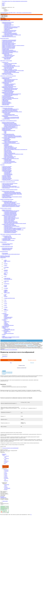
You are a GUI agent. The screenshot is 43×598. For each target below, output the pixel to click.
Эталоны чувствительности (8, 146)
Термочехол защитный (8, 152)
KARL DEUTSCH (7, 278)
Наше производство (5, 326)
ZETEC (5, 305)
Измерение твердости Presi (6, 73)
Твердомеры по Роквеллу (6, 177)
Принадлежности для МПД (6, 197)
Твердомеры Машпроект (8, 174)
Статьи (5, 322)
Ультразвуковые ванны (6, 244)
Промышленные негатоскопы (7, 128)
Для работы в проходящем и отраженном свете (10, 98)
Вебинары (6, 477)
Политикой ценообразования (3, 497)
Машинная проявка (7, 139)
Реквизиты (6, 315)
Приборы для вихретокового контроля (6, 199)
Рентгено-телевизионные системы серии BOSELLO (13, 136)
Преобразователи (5, 116)
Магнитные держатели (8, 154)
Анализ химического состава (5, 20)
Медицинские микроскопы (6, 102)
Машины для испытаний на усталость (8, 46)
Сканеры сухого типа (7, 236)
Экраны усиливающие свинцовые (10, 142)
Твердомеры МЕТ (7, 172)
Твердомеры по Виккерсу (6, 176)
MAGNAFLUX (6, 283)
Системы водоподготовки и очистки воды (9, 186)
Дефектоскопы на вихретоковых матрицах (9, 204)
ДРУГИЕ (5, 307)
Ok (30, 514)
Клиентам (4, 319)
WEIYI (5, 301)
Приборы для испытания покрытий (8, 224)
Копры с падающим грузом (6, 57)
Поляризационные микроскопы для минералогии (12, 93)
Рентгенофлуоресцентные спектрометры (9, 36)
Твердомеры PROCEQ (8, 171)
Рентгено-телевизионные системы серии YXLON (12, 135)
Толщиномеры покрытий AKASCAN (10, 214)
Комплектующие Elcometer (6, 209)
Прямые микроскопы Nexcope (9, 80)
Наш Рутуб (6, 480)
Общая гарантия (7, 328)
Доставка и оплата (5, 330)
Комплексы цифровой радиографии (8, 122)
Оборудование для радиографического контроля (8, 120)
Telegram (5, 462)
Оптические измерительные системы (6, 246)
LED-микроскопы (5, 101)
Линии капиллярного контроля (7, 184)
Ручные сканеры (7, 113)
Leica (5, 281)
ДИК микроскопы (5, 100)
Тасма (5, 133)
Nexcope (5, 285)
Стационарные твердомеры (6, 168)
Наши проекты (6, 321)
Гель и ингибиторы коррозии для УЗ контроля (10, 115)
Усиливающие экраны (6, 140)
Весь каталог (6, 469)
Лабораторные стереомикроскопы (10, 83)
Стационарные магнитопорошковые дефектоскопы (12, 193)
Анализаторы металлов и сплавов (8, 22)
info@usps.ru (2, 17)
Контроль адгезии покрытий (9, 220)
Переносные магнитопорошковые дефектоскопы (12, 192)
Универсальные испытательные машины (9, 50)
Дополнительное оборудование (9, 161)
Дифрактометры (7, 29)
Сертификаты (6, 324)
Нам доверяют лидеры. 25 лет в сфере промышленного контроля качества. (14, 1)
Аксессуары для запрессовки (9, 67)
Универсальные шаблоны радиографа (10, 147)
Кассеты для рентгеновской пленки (10, 148)
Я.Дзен (3, 4)
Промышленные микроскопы (7, 77)
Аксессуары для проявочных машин (10, 162)
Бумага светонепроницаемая (9, 157)
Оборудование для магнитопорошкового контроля (8, 189)
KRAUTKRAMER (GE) (8, 279)
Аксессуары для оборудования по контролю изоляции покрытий (15, 223)
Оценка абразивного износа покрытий (10, 231)
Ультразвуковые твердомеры (7, 170)
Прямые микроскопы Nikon (8, 81)
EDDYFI (5, 265)
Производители (3, 257)
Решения (5, 473)
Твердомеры (2, 164)
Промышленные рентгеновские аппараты (9, 123)
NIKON (5, 286)
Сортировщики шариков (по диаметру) (9, 238)
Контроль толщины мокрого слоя (9, 217)
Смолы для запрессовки (8, 68)
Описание (4, 371)
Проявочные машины (7, 159)
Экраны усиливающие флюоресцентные (11, 141)
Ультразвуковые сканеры (6, 112)
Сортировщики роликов (6, 239)
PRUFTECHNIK (7, 292)
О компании (4, 313)
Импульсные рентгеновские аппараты (10, 124)
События (5, 475)
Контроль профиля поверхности (9, 218)
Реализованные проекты (8, 317)
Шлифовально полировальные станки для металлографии (14, 70)
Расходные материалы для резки (9, 65)
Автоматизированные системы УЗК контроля (10, 110)
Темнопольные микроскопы (7, 99)
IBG (5, 273)
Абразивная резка (5, 62)
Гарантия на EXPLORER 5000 (9, 329)
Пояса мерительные (7, 150)
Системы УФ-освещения (6, 185)
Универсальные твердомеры (7, 178)
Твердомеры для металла (6, 169)
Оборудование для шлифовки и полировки (9, 69)
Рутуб (3, 5)
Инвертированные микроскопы (7, 87)
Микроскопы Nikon (5, 104)
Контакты (3, 334)
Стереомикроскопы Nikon (8, 85)
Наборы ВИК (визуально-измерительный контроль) (11, 254)
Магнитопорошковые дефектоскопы (8, 191)
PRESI (5, 291)
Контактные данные (4, 454)
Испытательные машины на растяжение (9, 43)
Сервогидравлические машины (7, 52)
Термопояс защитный (8, 151)
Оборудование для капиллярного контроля (7, 181)
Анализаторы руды (7, 25)
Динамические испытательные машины (9, 40)
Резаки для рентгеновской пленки (10, 156)
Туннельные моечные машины (7, 243)
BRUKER (5, 263)
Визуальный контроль (4, 251)
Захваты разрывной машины (7, 41)
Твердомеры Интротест (8, 173)
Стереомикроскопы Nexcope (9, 84)
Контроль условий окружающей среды (10, 221)
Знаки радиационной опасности (9, 153)
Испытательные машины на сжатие (8, 44)
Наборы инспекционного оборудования (11, 222)
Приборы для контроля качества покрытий (9, 215)
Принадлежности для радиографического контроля (10, 143)
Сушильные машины (7, 160)
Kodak (5, 132)
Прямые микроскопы (5, 78)
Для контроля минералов (6, 96)
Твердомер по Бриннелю (6, 175)
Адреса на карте (5, 501)
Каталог (3, 19)
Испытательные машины (4, 38)
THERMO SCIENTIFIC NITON (9, 298)
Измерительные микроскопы (7, 248)
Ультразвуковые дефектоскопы (7, 108)
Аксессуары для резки (8, 64)
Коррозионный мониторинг (5, 256)
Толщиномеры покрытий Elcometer (10, 212)
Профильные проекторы (6, 249)
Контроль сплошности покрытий (9, 216)
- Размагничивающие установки (32, 345)
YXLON (5, 303)
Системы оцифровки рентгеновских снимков (10, 127)
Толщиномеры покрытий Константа (10, 213)
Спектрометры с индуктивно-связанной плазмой (12, 34)
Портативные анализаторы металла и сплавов (12, 26)
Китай (5, 309)
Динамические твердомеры (6, 166)
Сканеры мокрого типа (8, 237)
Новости (5, 316)
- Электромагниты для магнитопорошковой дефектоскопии (15, 345)
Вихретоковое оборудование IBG (9, 202)
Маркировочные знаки (8, 145)
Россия (5, 311)
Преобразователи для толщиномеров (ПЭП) (11, 117)
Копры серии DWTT (7, 58)
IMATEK (5, 274)
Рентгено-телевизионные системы (8, 134)
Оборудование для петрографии (7, 74)
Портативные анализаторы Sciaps (9, 31)
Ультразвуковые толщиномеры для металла (9, 109)
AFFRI (5, 260)
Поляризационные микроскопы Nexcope (11, 94)
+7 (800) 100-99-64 (3, 16)
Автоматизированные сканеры (9, 114)
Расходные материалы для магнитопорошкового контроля (12, 196)
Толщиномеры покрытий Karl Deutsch (10, 211)
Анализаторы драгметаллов (8, 24)
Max (5, 463)
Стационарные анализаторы (7, 32)
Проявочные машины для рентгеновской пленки (10, 158)
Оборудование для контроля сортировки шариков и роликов (10, 234)
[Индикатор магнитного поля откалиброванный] (8, 349)
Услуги (5, 320)
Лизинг (5, 332)
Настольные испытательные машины (8, 48)
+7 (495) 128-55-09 (3, 15)
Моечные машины (3, 347)
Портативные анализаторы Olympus (10, 30)
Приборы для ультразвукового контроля (7, 106)
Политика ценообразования (9, 325)
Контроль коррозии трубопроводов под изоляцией (10, 206)
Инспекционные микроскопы (7, 90)
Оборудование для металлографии (6, 60)
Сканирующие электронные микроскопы (9, 86)
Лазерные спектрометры (8, 28)
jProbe (5, 276)
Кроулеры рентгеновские (6, 129)
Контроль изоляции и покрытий (5, 208)
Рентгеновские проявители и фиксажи (8, 137)
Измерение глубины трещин (5, 255)
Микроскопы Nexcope (6, 103)
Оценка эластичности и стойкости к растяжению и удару (13, 229)
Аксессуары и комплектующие (7, 35)
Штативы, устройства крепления (9, 126)
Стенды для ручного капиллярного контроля (9, 183)
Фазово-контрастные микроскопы (8, 97)
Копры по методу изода (8, 54)
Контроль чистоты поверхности (9, 219)
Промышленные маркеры (8, 155)
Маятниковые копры (5, 53)
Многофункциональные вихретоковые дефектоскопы (11, 205)
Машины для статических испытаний (8, 47)
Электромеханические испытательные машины (10, 51)
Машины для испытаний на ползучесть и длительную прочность (13, 45)
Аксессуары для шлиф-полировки (10, 71)
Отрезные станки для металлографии (10, 63)
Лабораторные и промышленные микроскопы (8, 75)
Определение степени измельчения (10, 225)
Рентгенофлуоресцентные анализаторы (10, 27)
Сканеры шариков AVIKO (6, 235)
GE (4, 268)
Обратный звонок (3, 14)
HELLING (6, 270)
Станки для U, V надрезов (8, 56)
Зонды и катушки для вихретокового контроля (12, 203)
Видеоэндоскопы (5, 253)
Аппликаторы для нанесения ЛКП (10, 230)
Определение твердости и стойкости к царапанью (12, 228)
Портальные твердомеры (6, 179)
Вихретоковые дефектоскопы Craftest (10, 201)
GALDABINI (6, 267)
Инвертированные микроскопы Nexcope (11, 88)
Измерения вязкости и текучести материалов (11, 226)
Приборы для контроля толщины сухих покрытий (10, 210)
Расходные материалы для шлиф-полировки (11, 72)
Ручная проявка (7, 138)
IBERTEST (6, 272)
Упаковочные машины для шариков (8, 240)
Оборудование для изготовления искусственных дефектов (12, 111)
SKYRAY (5, 296)
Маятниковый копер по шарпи (9, 55)
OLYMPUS (6, 288)
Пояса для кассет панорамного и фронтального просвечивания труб (15, 149)
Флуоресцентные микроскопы (7, 95)
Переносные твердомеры (6, 167)
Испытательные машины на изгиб (8, 42)
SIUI (5, 295)
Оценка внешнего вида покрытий (10, 232)
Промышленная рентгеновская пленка (8, 130)
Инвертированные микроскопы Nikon (10, 89)
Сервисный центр (5, 327)
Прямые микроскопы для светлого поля (11, 79)
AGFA (5, 131)
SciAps (5, 294)
